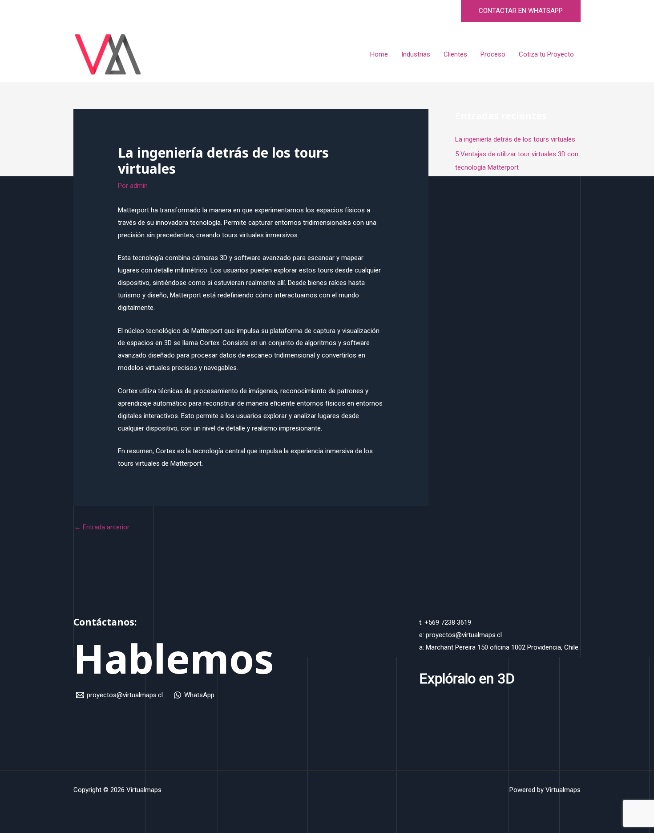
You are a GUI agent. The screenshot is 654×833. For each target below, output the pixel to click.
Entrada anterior (101, 527)
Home (379, 54)
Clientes (455, 54)
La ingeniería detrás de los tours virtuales (515, 139)
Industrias (415, 54)
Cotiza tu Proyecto (546, 54)
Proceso (492, 54)
